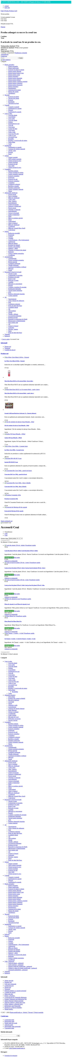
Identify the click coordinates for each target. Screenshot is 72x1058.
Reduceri (7, 336)
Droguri (10, 110)
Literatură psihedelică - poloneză (17, 970)
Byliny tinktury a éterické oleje (13, 1004)
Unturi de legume (13, 204)
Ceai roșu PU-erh (13, 134)
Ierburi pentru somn (14, 75)
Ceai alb (10, 125)
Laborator (11, 327)
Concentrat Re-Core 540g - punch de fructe (15, 474)
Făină (10, 220)
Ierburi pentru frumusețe (15, 85)
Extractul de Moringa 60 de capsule (13, 511)
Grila (6, 533)
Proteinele (11, 235)
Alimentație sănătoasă (10, 193)
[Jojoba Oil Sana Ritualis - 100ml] (14, 434)
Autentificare (4, 54)
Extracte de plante (13, 96)
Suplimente (7, 145)
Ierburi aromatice (13, 76)
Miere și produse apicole (15, 218)
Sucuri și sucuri (12, 720)
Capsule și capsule (13, 107)
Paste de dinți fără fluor (15, 305)
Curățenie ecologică (14, 184)
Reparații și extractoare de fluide (17, 319)
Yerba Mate (11, 142)
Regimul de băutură (14, 245)
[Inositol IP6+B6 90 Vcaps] (12, 458)
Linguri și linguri (13, 326)
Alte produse (12, 311)
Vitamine (7, 334)
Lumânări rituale (13, 307)
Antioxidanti (12, 221)
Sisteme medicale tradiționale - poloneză (20, 966)
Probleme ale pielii (13, 277)
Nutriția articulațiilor (14, 247)
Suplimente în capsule (14, 112)
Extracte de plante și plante (16, 70)
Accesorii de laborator (14, 316)
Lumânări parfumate (14, 263)
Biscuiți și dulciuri (13, 700)
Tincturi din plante (13, 98)
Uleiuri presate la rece (14, 161)
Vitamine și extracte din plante (17, 250)
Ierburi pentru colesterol (15, 83)
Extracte (10, 100)
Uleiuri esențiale (13, 162)
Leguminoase (12, 707)
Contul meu (4, 1016)
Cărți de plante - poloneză (15, 963)
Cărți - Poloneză (9, 961)
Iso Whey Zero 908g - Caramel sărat (14, 450)
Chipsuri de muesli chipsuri (16, 708)
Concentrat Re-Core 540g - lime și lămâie (15, 486)
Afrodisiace (11, 93)
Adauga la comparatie (10, 561)
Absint (10, 312)
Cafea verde (11, 132)
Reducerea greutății (14, 233)
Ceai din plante (12, 115)
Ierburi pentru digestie (14, 71)
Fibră (9, 216)
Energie (10, 152)
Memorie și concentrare (15, 284)
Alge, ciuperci (12, 201)
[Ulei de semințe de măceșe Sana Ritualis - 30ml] (19, 422)
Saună (10, 270)
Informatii (4, 343)
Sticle (10, 331)
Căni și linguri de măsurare (16, 300)
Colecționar (11, 230)
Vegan (10, 703)
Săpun (10, 191)
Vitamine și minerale (14, 209)
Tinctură (6, 95)
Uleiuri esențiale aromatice (16, 260)
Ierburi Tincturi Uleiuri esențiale (13, 1001)
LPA (9, 292)
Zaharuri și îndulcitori (14, 206)
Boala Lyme (11, 279)
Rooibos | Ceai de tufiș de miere (17, 140)
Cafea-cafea (11, 199)
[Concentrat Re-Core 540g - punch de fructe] (18, 470)
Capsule (6, 105)
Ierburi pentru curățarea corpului (17, 81)
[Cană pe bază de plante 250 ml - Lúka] (16, 580)
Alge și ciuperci (13, 223)
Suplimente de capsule (14, 108)
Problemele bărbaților (14, 289)
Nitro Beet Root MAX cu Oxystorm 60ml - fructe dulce (18, 381)
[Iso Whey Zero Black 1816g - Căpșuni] (16, 357)
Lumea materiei (12, 295)
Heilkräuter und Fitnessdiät (12, 1006)
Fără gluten (11, 697)
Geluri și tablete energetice (16, 253)
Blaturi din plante (13, 91)
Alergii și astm (12, 273)
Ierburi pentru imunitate (15, 78)
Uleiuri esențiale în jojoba (15, 172)
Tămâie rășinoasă (13, 265)
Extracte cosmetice (13, 176)
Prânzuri (6, 934)
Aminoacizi (11, 241)
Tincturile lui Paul (13, 103)
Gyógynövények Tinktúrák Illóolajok (15, 997)
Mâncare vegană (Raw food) (16, 228)
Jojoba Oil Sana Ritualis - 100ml (13, 437)
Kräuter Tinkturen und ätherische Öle (15, 999)
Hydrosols (11, 177)
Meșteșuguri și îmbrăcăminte (16, 321)
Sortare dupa (4, 538)
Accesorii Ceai (12, 137)
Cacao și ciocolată (13, 213)
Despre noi (7, 346)
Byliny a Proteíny (9, 996)
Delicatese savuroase (14, 718)
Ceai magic (11, 130)
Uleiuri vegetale (13, 157)
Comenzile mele (9, 1020)
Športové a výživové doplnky (13, 1007)
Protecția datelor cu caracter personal (15, 991)
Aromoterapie (8, 257)
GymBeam (11, 255)
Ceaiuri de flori (12, 129)
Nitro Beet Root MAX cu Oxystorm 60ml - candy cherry (19, 393)
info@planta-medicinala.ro (17, 1048)
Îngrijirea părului (13, 171)
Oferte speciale (8, 980)
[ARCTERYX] (5, 60)
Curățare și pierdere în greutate (17, 287)
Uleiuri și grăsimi (13, 712)
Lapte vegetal (12, 715)
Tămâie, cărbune (13, 314)
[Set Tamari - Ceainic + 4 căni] (14, 633)
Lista (5, 535)
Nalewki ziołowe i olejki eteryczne (14, 1002)
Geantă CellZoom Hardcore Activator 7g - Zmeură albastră (20, 413)
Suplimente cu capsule (14, 147)
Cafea (10, 144)
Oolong (10, 122)
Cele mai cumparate (10, 984)
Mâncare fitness (13, 243)
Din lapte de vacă (13, 717)
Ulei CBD (11, 166)
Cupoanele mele (9, 1028)
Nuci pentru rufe (13, 322)
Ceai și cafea (8, 113)
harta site (7, 7)
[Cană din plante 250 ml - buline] (14, 545)
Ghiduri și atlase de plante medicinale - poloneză (22, 968)
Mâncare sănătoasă (13, 198)
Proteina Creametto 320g (11, 498)
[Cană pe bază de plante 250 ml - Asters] (16, 562)
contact (6, 6)
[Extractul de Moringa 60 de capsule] (15, 507)
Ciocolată (11, 702)
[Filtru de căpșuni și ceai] (12, 599)
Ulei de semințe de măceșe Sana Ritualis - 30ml (16, 425)
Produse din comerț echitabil (16, 698)
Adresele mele (8, 1025)
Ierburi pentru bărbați (14, 80)
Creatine (10, 238)
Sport (9, 154)
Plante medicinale (13, 68)
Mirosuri (10, 268)
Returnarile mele (9, 1021)
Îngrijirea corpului (13, 186)
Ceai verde (11, 118)
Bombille (11, 139)
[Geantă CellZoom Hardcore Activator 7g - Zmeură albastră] (9, 409)
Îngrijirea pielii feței (14, 188)
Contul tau (4, 56)
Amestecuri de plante (14, 90)
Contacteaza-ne (9, 985)
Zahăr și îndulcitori (13, 214)
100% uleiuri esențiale (14, 159)
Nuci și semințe (12, 196)
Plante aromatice (9, 64)
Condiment (11, 226)
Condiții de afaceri (9, 350)
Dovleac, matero (13, 329)
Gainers (10, 236)
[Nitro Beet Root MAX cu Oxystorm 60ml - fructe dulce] (9, 377)
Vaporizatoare (12, 299)
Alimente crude (12, 705)
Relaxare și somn (13, 280)
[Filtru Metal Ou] (10, 616)
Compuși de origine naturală (16, 149)
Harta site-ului (8, 994)
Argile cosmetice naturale (15, 174)
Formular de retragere (10, 1055)
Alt (5, 297)
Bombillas (15, 692)
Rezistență (11, 102)
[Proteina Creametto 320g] (12, 495)
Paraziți (10, 285)
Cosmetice (7, 169)
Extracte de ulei (12, 164)
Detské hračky (8, 1009)
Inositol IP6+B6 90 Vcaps (11, 462)
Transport (7, 348)
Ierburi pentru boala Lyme (16, 73)
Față (9, 302)
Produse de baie (13, 317)
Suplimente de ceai (13, 123)
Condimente (11, 713)
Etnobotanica (12, 88)
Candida (10, 282)
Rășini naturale (12, 262)
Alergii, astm (12, 150)
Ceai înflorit (11, 117)
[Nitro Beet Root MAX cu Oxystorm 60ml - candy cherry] (22, 389)
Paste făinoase (12, 710)
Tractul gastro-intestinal (15, 290)
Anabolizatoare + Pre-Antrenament (18, 240)
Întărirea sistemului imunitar (16, 294)
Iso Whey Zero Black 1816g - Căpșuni (14, 361)
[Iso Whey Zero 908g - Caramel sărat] (16, 446)
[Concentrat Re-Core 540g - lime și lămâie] (17, 483)
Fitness (6, 231)
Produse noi (4, 353)
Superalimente (12, 203)
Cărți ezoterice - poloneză (15, 965)
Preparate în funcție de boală (12, 272)
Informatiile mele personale (12, 1026)
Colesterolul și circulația (15, 275)
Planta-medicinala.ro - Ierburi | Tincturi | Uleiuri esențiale (26, 1012)
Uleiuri (6, 155)
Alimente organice (9, 695)
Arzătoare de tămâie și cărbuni (17, 267)
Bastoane (11, 252)
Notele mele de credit (10, 1023)
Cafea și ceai (12, 135)
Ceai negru (11, 127)
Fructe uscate (12, 194)
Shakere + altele (13, 248)
